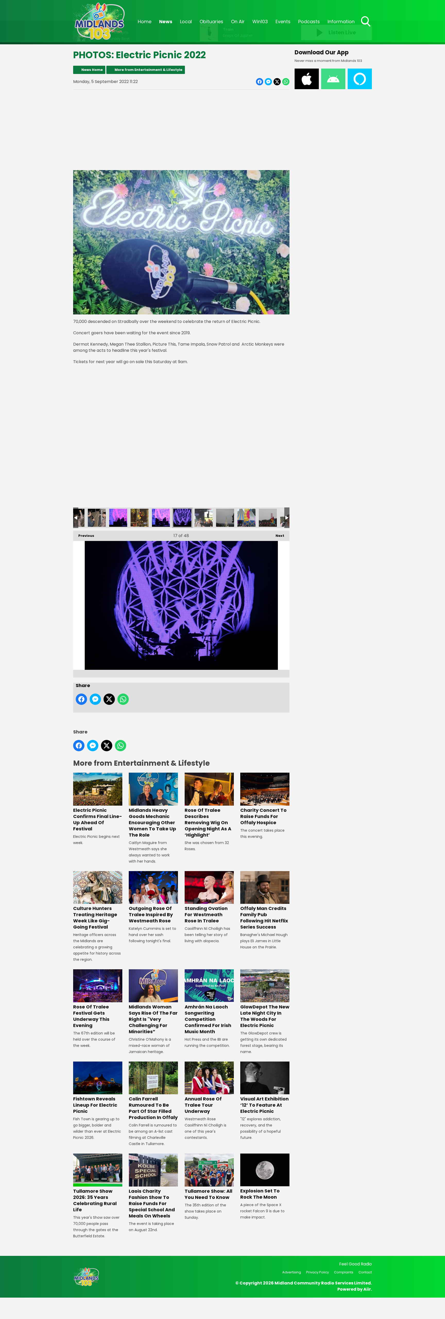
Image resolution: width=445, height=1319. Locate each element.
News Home (92, 69)
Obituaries (211, 21)
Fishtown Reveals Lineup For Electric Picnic (95, 1105)
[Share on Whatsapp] (285, 81)
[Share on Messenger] (268, 81)
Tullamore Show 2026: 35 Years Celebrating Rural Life (95, 1200)
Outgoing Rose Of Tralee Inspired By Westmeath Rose (151, 914)
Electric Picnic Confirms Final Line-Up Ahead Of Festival (97, 819)
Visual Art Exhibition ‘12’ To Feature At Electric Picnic (264, 1105)
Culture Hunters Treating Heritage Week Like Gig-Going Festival (95, 917)
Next (277, 535)
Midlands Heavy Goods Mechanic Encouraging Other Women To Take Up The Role (152, 822)
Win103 (260, 21)
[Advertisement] (181, 130)
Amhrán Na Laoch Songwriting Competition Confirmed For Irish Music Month (208, 1019)
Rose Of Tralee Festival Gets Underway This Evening (91, 1016)
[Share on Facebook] (259, 81)
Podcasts (309, 21)
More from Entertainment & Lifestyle (148, 69)
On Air (238, 21)
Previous (83, 535)
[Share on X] (277, 81)
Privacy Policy (317, 1272)
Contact (365, 1272)
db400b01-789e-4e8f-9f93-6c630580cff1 (140, 518)
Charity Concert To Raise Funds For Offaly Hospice (263, 816)
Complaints (343, 1272)
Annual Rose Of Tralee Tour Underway (203, 1105)
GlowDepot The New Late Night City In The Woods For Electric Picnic (264, 1016)
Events (283, 21)
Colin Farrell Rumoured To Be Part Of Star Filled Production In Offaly (153, 1108)
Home (144, 21)
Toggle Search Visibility (366, 27)
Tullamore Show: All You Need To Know (208, 1194)
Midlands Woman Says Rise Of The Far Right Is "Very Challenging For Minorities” (153, 1019)
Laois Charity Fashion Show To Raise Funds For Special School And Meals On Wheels (152, 1203)
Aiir (367, 1289)
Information (341, 21)
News (165, 21)
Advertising (291, 1272)
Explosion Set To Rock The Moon (260, 1194)
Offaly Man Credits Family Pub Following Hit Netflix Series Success (264, 917)
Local (186, 21)
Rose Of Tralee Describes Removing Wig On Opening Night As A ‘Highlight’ (208, 822)
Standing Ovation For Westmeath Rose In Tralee (206, 914)
